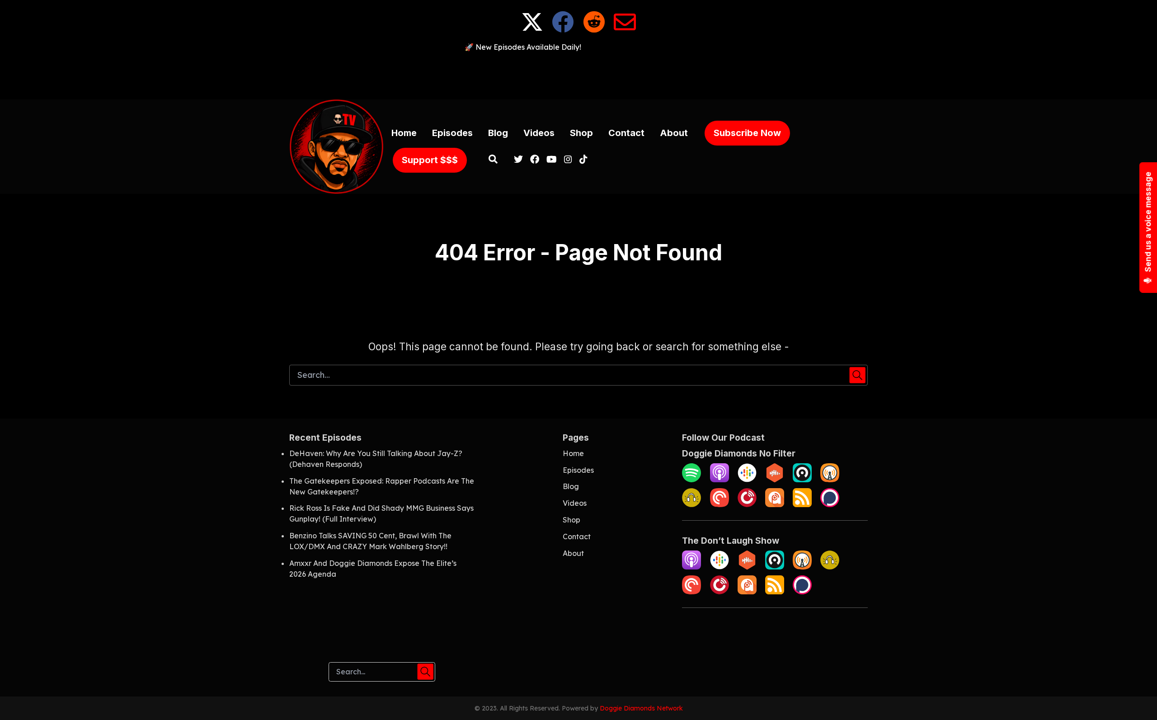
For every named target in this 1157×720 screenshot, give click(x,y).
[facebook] (535, 160)
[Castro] (802, 479)
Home (404, 132)
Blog (498, 132)
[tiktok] (582, 160)
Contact (626, 132)
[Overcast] (829, 479)
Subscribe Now (747, 132)
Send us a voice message (1148, 222)
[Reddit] (594, 28)
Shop (581, 132)
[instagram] (568, 160)
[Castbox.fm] (774, 479)
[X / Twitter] (532, 28)
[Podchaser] (829, 504)
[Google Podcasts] (747, 479)
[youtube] (551, 160)
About (674, 132)
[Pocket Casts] (719, 504)
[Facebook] (563, 28)
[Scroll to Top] (1135, 698)
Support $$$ (430, 160)
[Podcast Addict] (774, 504)
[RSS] (802, 504)
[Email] (625, 28)
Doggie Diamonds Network (641, 708)
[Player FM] (747, 504)
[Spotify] (691, 479)
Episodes (452, 132)
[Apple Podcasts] (719, 479)
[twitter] (518, 160)
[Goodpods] (691, 504)
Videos (539, 132)
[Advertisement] (578, 72)
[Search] (493, 160)
